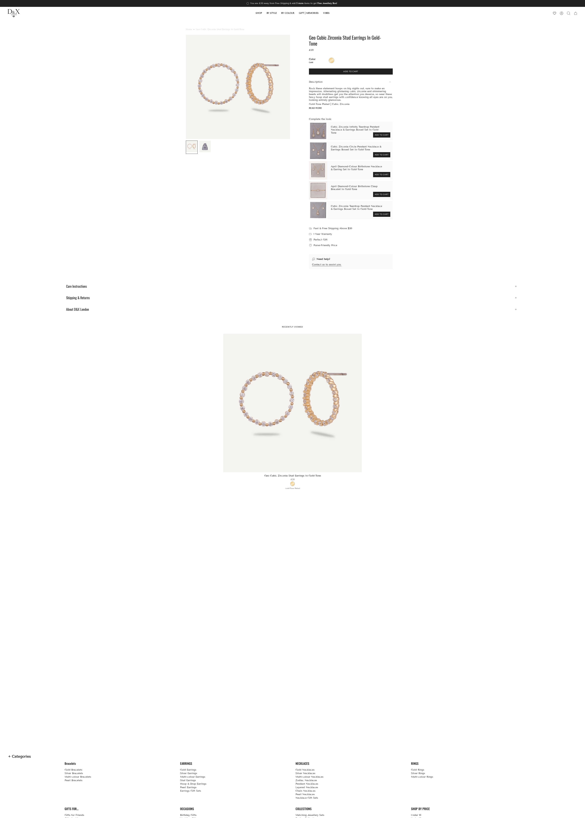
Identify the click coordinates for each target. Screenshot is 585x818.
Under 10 (416, 815)
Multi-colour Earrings (192, 776)
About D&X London (77, 309)
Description (316, 81)
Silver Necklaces (305, 773)
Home (189, 29)
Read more (315, 108)
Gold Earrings (188, 769)
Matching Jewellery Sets (310, 815)
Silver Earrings (188, 773)
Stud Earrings (188, 780)
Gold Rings (417, 769)
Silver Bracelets (74, 773)
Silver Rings (418, 773)
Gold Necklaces (305, 769)
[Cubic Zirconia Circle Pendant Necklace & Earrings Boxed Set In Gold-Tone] (318, 150)
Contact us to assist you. (326, 264)
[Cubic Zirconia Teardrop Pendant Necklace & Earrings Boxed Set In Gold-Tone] (318, 210)
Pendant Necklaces (307, 783)
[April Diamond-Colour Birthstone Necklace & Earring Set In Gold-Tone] (318, 170)
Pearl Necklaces (305, 794)
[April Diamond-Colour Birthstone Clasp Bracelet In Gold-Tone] (318, 190)
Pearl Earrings (188, 787)
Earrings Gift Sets (190, 790)
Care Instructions (76, 286)
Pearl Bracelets (73, 780)
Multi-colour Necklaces (309, 776)
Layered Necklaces (307, 787)
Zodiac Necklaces (306, 780)
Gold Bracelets (73, 769)
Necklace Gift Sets (307, 797)
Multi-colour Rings (422, 776)
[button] (258, 13)
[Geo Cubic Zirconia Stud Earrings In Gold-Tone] (292, 403)
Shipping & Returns (78, 297)
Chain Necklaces (306, 790)
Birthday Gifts (188, 815)
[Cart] (575, 13)
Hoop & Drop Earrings (193, 783)
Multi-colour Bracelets (78, 776)
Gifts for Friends (74, 815)
